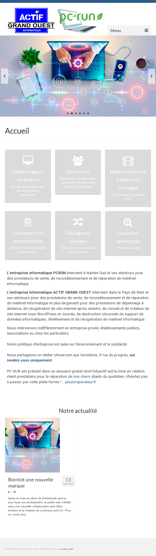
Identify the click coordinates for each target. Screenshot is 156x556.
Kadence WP (67, 549)
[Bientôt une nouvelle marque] (40, 445)
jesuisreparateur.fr (80, 382)
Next (151, 76)
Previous (4, 76)
